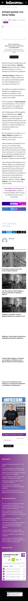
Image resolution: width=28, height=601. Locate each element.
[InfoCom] (15, 2)
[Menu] (3, 2)
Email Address (8, 440)
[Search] (25, 2)
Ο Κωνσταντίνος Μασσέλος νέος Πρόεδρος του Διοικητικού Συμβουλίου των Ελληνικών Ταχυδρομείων (13, 383)
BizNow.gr (6, 459)
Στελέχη (6, 22)
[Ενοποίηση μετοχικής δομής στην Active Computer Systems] (14, 259)
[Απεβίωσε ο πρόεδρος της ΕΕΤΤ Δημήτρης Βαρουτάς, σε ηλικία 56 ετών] (14, 304)
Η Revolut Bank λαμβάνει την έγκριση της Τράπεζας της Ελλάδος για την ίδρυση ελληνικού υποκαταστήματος (13, 360)
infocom (15, 20)
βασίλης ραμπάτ (12, 223)
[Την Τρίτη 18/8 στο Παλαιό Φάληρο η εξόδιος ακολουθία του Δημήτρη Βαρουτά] (14, 281)
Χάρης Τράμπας (6, 226)
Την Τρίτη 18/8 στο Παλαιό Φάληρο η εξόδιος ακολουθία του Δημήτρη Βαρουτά (12, 292)
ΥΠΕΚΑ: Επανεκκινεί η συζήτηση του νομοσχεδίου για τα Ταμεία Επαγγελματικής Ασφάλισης (13, 486)
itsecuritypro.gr (9, 498)
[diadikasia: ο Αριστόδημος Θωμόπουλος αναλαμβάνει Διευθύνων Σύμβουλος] (14, 326)
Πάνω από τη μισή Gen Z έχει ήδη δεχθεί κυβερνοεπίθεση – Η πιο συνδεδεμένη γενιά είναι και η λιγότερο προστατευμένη (13, 539)
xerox (4, 223)
